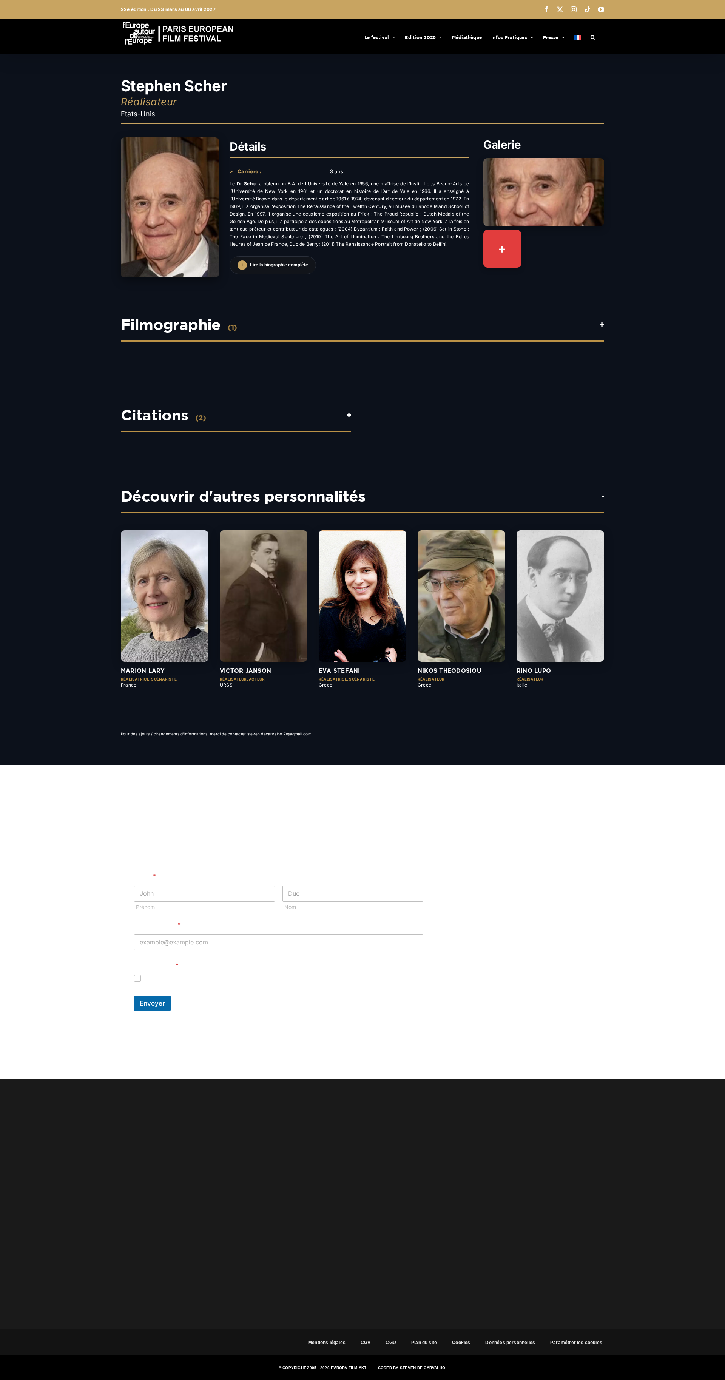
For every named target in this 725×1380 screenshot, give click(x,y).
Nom (290, 907)
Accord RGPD (156, 965)
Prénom (145, 907)
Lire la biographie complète (274, 265)
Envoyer (152, 1003)
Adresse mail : (157, 925)
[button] (593, 36)
